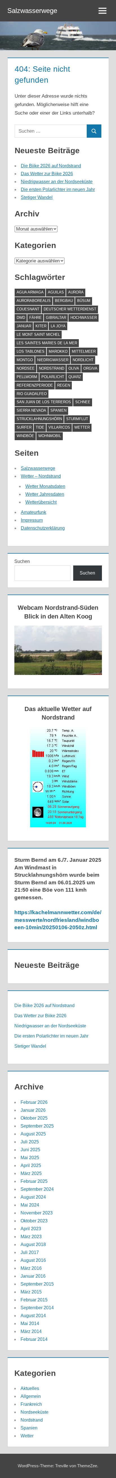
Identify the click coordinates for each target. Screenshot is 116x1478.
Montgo (25, 360)
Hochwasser (83, 317)
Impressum (32, 520)
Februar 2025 (34, 1181)
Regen (63, 385)
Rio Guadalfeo (32, 394)
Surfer (24, 427)
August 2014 (33, 1315)
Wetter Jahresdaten (44, 494)
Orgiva (90, 368)
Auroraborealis (34, 301)
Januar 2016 (33, 1276)
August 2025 (33, 1133)
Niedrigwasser (52, 360)
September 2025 (37, 1126)
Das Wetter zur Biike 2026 (47, 173)
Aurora (76, 292)
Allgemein (31, 1396)
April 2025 (31, 1165)
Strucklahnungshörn (39, 419)
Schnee (82, 402)
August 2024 (33, 1197)
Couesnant (28, 309)
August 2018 (33, 1244)
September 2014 (37, 1307)
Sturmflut (77, 419)
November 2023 (37, 1213)
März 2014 (31, 1331)
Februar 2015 (34, 1299)
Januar (24, 326)
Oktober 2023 (34, 1220)
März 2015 (31, 1292)
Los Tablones (30, 351)
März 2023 (31, 1236)
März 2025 (31, 1173)
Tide (40, 427)
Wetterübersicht (41, 502)
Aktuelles (30, 1388)
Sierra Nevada (31, 410)
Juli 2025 (30, 1141)
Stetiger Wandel (37, 197)
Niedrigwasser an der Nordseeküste (57, 181)
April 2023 (31, 1228)
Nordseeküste (34, 1412)
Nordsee (26, 368)
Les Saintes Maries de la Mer (47, 343)
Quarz (74, 377)
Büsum (83, 301)
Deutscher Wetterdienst (70, 309)
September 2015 (37, 1284)
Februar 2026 (34, 1102)
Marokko (58, 351)
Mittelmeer (84, 351)
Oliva (73, 368)
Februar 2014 (34, 1339)
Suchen (22, 561)
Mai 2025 (30, 1157)
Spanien (58, 410)
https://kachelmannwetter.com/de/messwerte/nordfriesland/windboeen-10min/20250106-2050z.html (57, 919)
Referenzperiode (35, 385)
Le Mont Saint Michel (38, 334)
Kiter (40, 326)
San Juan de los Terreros (44, 402)
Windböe (25, 436)
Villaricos (59, 427)
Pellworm (27, 377)
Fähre (35, 317)
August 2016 (33, 1260)
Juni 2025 (30, 1149)
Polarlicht (52, 377)
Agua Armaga (30, 292)
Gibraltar (56, 317)
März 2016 (31, 1268)
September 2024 (37, 1189)
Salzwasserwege (32, 10)
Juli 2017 (30, 1252)
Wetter (82, 427)
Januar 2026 (33, 1110)
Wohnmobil (49, 436)
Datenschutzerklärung (43, 528)
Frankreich (31, 1404)
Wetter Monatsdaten (45, 486)
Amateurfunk (33, 512)
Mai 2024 (30, 1205)
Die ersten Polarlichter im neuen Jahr (58, 189)
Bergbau (64, 301)
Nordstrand (51, 368)
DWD (21, 317)
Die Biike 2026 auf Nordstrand (51, 165)
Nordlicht (83, 360)
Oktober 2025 (34, 1118)
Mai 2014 (30, 1323)
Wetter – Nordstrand (41, 476)
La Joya (58, 326)
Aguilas (56, 292)
